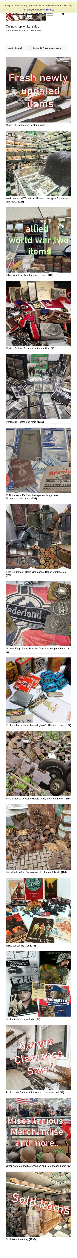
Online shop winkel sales (22, 26)
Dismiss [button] (50, 9)
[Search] (39, 13)
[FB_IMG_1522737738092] (32, 13)
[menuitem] (39, 13)
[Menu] (48, 13)
